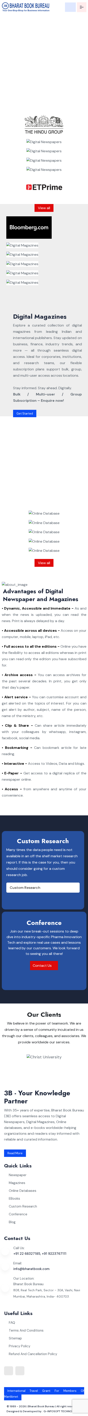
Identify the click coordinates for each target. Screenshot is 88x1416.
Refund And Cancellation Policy (33, 1354)
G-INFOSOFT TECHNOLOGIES (62, 1411)
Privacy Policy (19, 1346)
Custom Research (25, 887)
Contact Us (43, 965)
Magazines (17, 1183)
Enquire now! (17, 106)
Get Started (24, 413)
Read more (15, 1153)
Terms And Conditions (26, 1330)
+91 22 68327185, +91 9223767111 (39, 1253)
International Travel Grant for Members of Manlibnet (44, 1394)
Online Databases (22, 1190)
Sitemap (15, 1338)
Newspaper (17, 1175)
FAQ (12, 1322)
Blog (12, 1222)
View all (44, 208)
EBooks (14, 1198)
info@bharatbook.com (31, 1269)
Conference (18, 1214)
